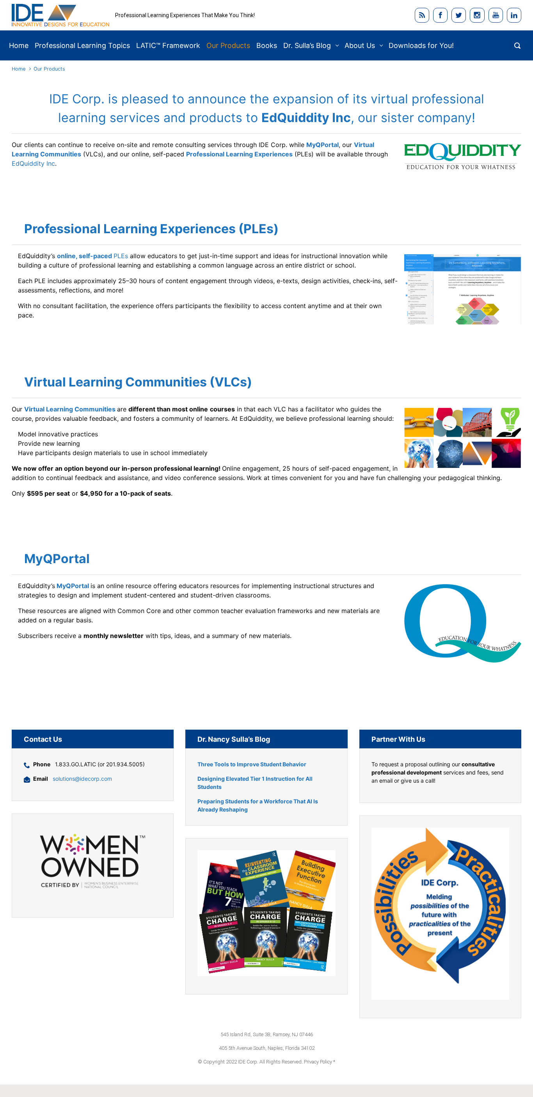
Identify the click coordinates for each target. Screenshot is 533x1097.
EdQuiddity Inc (33, 163)
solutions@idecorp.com (82, 778)
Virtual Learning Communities (69, 409)
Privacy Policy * (319, 1062)
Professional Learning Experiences (239, 154)
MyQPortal (322, 145)
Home (18, 69)
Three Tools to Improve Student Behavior (251, 764)
